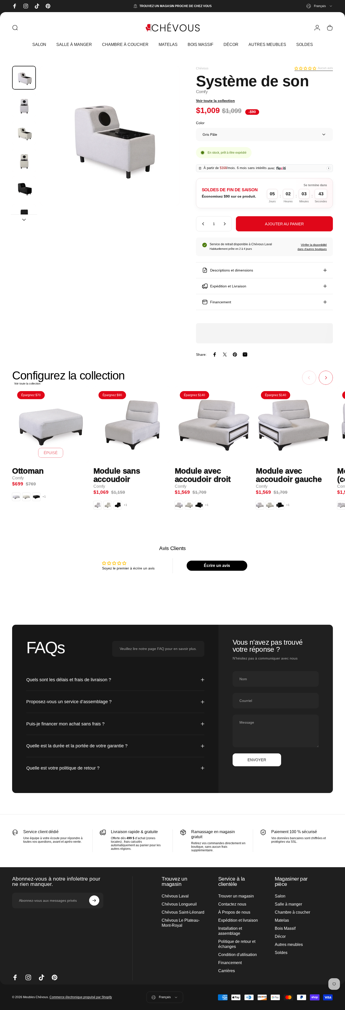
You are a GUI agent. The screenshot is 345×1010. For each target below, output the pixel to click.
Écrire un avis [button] (217, 565)
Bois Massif (285, 928)
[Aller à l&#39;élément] (24, 78)
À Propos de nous (234, 912)
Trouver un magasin (236, 896)
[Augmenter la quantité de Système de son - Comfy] (226, 223)
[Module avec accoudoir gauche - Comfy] (294, 424)
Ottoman (28, 471)
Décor (280, 936)
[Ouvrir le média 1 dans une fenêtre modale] (110, 135)
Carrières (226, 971)
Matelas (282, 920)
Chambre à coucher (292, 912)
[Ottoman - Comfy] (50, 424)
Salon (280, 896)
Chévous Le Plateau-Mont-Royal (181, 922)
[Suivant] (166, 144)
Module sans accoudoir (116, 475)
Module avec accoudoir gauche (289, 475)
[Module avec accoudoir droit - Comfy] (213, 424)
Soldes (281, 952)
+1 (44, 496)
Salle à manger (288, 904)
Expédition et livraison (238, 920)
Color (200, 123)
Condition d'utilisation (237, 954)
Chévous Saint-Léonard (183, 912)
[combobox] (319, 6)
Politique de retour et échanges (236, 944)
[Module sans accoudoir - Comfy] (131, 424)
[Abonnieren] (94, 900)
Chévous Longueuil (179, 904)
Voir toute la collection (215, 101)
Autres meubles (289, 944)
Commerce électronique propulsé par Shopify (81, 997)
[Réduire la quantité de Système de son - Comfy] (202, 223)
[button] (305, 68)
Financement (230, 963)
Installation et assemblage (230, 931)
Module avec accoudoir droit (203, 475)
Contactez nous (232, 904)
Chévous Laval (175, 896)
